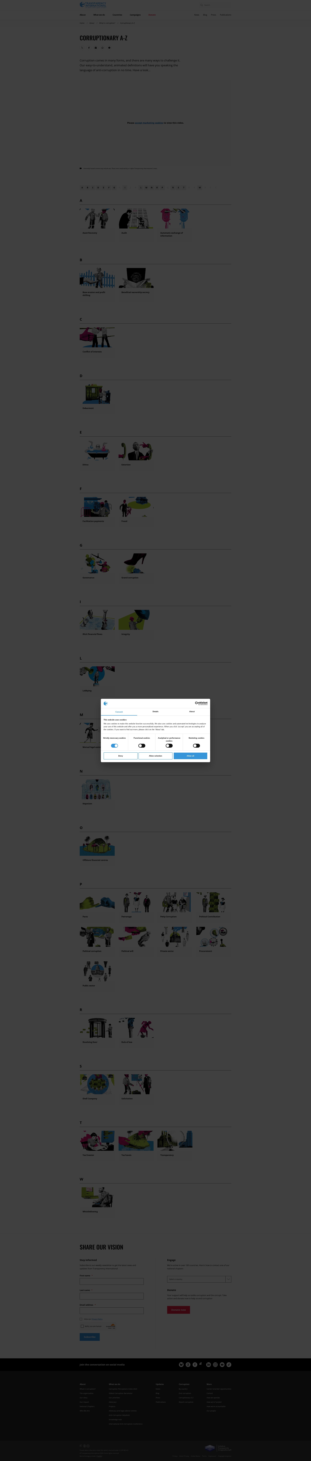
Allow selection (155, 756)
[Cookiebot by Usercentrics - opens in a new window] (196, 703)
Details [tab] (156, 711)
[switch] (141, 746)
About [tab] (192, 711)
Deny (120, 756)
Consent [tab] (119, 712)
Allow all (190, 756)
